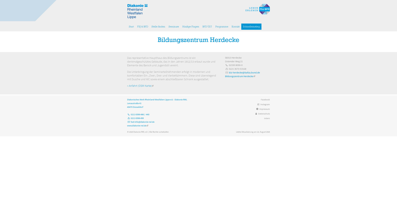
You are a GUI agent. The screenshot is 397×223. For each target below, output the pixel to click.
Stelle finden (158, 26)
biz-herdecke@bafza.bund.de (244, 72)
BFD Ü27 (207, 26)
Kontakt (236, 26)
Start (131, 26)
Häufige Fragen (190, 26)
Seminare (174, 26)
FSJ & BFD (142, 26)
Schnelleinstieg (251, 26)
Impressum (264, 109)
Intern (267, 118)
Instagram (265, 104)
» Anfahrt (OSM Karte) (140, 85)
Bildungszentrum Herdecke (240, 76)
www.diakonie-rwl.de (137, 125)
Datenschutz (264, 113)
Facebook (265, 99)
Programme (221, 26)
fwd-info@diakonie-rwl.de (142, 121)
